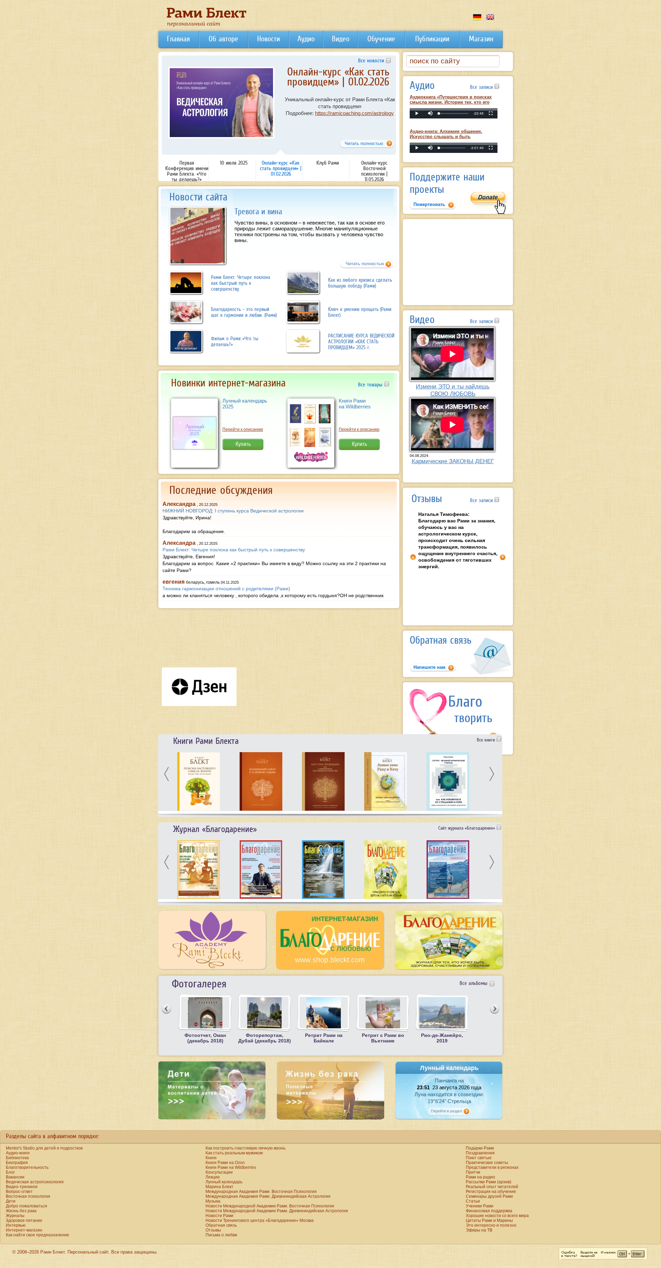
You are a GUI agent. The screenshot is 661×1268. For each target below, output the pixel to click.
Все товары (371, 384)
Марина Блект (219, 1186)
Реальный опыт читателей (492, 1186)
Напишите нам (429, 667)
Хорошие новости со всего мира (497, 1215)
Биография (17, 1162)
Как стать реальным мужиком (234, 1153)
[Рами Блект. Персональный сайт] (206, 25)
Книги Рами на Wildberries (355, 403)
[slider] (454, 113)
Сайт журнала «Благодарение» (467, 828)
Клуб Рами (338, 71)
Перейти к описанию (242, 429)
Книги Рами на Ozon (225, 1162)
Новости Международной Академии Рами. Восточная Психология (270, 1206)
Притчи (473, 1172)
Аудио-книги (18, 1153)
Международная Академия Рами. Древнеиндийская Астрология (268, 1196)
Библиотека (17, 1157)
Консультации (219, 1172)
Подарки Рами (480, 1148)
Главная (178, 38)
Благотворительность (27, 1167)
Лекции (213, 1177)
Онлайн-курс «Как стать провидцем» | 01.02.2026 (280, 168)
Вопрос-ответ (19, 1191)
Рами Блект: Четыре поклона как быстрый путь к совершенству (240, 283)
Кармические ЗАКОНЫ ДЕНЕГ (453, 461)
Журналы (15, 1215)
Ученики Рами (479, 1206)
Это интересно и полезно (491, 1225)
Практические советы (487, 1162)
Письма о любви (221, 1235)
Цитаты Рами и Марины (489, 1220)
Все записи (482, 87)
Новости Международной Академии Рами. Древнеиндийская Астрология (277, 1210)
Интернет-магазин (24, 1230)
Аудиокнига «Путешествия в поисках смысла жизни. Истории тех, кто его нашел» (451, 102)
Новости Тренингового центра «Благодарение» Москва (260, 1220)
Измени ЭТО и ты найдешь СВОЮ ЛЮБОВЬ (453, 390)
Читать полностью (365, 263)
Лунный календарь (224, 1181)
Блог (10, 1172)
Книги (211, 1157)
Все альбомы (473, 983)
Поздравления (480, 1153)
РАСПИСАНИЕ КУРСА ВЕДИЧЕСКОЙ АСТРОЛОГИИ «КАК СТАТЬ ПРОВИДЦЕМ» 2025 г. (361, 341)
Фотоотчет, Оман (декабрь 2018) (205, 1037)
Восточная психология (28, 1196)
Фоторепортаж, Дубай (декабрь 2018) (264, 1037)
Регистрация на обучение (491, 1191)
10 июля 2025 (234, 162)
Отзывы (213, 1230)
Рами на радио (480, 1177)
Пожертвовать (429, 204)
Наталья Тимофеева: (457, 540)
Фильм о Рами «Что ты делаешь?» (234, 341)
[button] (430, 113)
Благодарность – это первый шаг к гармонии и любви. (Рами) (244, 312)
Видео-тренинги (22, 1186)
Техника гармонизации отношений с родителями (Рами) (226, 588)
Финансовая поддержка (489, 1210)
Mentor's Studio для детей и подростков (44, 1148)
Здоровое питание (24, 1220)
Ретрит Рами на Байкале (324, 1037)
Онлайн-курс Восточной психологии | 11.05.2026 (374, 171)
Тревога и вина (258, 211)
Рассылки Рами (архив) (488, 1181)
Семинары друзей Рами (489, 1196)
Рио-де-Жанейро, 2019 (442, 1037)
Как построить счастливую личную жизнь (245, 1148)
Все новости (371, 60)
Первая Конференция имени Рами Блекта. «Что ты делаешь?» (186, 171)
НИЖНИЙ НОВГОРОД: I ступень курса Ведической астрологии (233, 510)
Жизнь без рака (21, 1210)
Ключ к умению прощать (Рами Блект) (359, 312)
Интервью (15, 1225)
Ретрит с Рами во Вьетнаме (383, 1037)
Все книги (486, 739)
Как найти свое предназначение (37, 1235)
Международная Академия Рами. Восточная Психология (261, 1191)
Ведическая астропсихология (35, 1181)
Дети (10, 1201)
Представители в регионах (492, 1167)
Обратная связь (221, 1225)
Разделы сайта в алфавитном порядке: (52, 1136)
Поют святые (479, 1157)
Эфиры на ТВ (479, 1230)
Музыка (213, 1201)
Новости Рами (219, 1215)
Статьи (473, 1201)
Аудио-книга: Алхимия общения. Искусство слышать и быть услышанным (446, 136)
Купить (243, 444)
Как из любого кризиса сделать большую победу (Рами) (360, 283)
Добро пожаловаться (26, 1206)
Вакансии (15, 1177)
